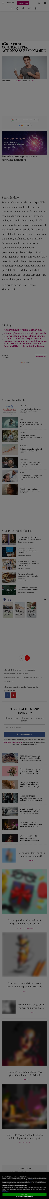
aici (30, 1182)
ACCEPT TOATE (25, 1194)
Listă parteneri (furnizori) (5, 1191)
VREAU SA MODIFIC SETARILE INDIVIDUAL (24, 1196)
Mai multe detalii (31, 1179)
